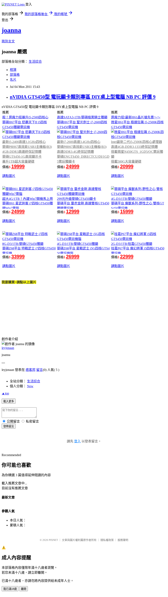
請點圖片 (8, 176)
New (30, 386)
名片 (13, 79)
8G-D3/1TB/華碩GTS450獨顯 (22, 244)
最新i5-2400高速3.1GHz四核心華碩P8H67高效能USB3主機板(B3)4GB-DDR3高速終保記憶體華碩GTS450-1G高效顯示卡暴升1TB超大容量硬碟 (27, 151)
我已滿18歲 (10, 588)
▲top (5, 393)
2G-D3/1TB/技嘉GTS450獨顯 (131, 244)
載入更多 (8, 401)
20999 (126, 166)
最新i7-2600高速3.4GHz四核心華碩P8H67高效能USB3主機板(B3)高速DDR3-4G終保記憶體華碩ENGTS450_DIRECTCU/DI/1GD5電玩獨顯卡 (83, 151)
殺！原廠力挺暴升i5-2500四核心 (25, 117)
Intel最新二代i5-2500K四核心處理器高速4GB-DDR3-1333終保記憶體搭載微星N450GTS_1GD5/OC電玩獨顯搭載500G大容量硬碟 (137, 151)
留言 (39, 370)
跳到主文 (8, 41)
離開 (23, 588)
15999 (126, 211)
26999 (72, 256)
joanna (11, 30)
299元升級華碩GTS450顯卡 (76, 199)
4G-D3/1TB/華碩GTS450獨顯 (131, 199)
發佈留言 (8, 426)
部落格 (15, 74)
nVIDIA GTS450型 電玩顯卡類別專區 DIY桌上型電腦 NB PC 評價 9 (83, 97)
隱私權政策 (107, 539)
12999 (72, 211)
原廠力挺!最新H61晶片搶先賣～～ (135, 117)
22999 (126, 256)
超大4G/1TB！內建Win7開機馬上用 (27, 199)
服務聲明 (123, 539)
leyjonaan (8, 348)
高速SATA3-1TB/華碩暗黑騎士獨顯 (82, 117)
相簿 (13, 69)
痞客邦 (30, 370)
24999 (72, 166)
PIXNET (53, 539)
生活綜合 (35, 61)
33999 (18, 256)
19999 (18, 166)
